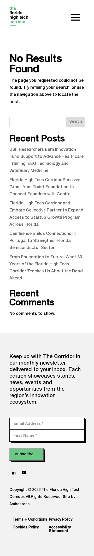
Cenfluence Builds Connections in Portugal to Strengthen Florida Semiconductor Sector (42, 241)
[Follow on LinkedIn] (13, 472)
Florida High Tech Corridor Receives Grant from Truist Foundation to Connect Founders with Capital (44, 187)
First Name (25, 436)
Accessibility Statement (60, 529)
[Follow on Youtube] (24, 472)
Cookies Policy (26, 527)
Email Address (28, 424)
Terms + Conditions (30, 520)
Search (75, 122)
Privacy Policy (60, 520)
